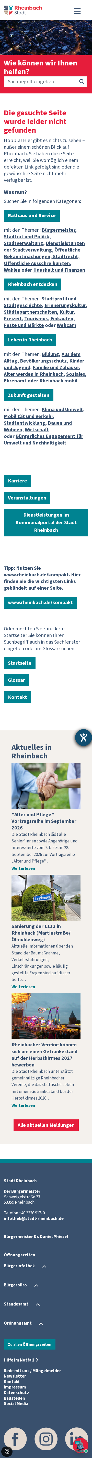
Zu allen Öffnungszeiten (29, 1344)
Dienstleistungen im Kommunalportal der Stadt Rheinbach (46, 522)
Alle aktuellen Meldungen (46, 1125)
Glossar (16, 680)
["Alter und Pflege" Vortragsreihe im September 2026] (46, 786)
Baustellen (14, 1398)
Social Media (16, 1404)
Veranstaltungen (27, 498)
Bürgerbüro (15, 1285)
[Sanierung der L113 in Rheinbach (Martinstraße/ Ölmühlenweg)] (46, 898)
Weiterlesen (23, 869)
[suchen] (81, 81)
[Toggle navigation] (77, 11)
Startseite (19, 663)
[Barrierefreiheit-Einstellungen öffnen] (83, 737)
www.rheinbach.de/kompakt (40, 602)
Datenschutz (16, 1393)
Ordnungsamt (18, 1323)
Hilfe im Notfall (19, 1360)
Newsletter (15, 1376)
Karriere (17, 480)
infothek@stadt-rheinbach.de (34, 1219)
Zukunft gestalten (28, 395)
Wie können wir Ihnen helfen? (40, 67)
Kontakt (17, 697)
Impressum (15, 1387)
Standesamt (16, 1304)
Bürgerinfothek (19, 1266)
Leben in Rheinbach (30, 339)
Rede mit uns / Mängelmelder (32, 1371)
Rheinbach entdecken (32, 284)
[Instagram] (45, 1438)
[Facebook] (15, 1438)
